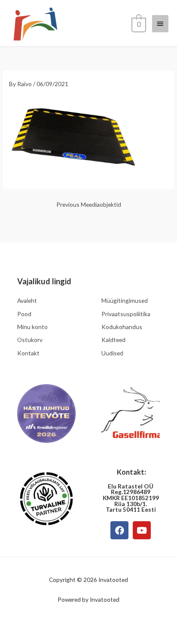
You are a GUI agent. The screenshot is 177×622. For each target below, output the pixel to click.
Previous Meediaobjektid (88, 204)
